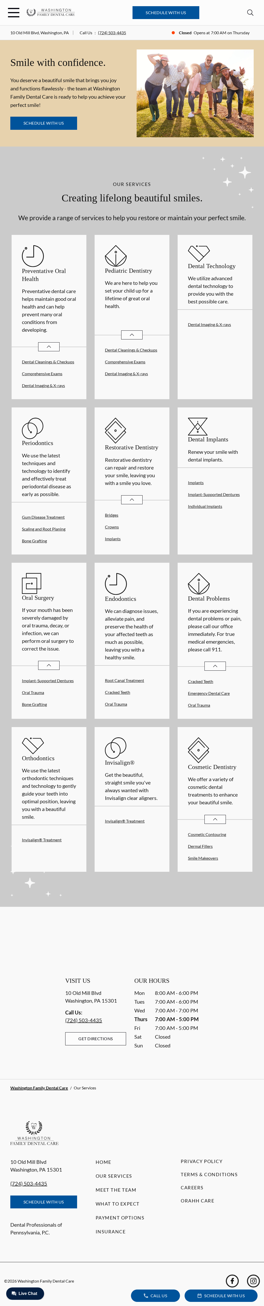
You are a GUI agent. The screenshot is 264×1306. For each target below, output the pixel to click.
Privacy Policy (201, 1161)
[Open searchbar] (250, 12)
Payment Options (120, 1217)
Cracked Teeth (117, 692)
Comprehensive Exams (42, 373)
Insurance (111, 1231)
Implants (113, 538)
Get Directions (95, 1038)
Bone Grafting (34, 540)
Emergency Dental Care (209, 693)
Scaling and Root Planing (43, 528)
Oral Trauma (33, 692)
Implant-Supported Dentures (214, 494)
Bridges (111, 515)
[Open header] (13, 12)
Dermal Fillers (200, 846)
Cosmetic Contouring (207, 834)
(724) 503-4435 (112, 32)
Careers (192, 1187)
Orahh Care (197, 1200)
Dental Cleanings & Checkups (48, 361)
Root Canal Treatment (124, 680)
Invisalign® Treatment (42, 839)
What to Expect (118, 1204)
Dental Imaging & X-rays (43, 385)
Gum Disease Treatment (43, 517)
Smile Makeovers (203, 858)
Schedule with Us (166, 12)
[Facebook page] (232, 1281)
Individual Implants (205, 506)
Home (103, 1162)
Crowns (112, 526)
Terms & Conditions (209, 1174)
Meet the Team (116, 1190)
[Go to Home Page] (51, 13)
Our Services (114, 1176)
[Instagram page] (253, 1281)
